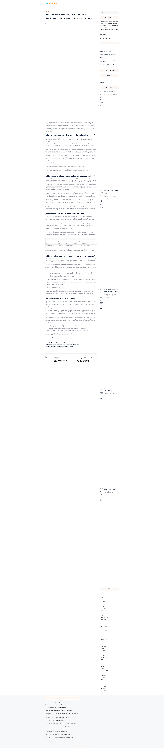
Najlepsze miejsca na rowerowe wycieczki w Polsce (56, 731)
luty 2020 (103, 688)
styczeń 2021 (103, 664)
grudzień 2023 (104, 610)
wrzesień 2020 (104, 673)
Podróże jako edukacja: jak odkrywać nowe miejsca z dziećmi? (61, 341)
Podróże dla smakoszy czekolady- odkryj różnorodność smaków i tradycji (111, 192)
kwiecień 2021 (104, 657)
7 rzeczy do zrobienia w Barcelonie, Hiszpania (54, 720)
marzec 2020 (103, 686)
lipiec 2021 (103, 650)
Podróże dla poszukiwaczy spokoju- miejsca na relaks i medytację (59, 728)
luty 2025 (103, 601)
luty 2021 (103, 661)
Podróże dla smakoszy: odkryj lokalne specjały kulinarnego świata (59, 737)
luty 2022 (103, 635)
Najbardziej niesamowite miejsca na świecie (109, 47)
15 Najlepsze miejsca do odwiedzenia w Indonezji (55, 707)
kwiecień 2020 (104, 684)
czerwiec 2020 (104, 679)
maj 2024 (103, 606)
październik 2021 (104, 644)
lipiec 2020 (103, 677)
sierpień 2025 (103, 597)
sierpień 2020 (103, 675)
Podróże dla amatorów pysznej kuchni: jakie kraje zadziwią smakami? (63, 342)
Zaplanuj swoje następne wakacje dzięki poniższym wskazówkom (59, 710)
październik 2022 (104, 617)
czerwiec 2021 (104, 653)
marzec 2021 (103, 659)
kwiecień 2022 (104, 630)
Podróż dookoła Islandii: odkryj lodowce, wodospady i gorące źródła (59, 726)
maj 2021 (103, 655)
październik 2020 (104, 670)
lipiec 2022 (103, 624)
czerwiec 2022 (104, 626)
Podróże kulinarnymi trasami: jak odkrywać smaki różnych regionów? (63, 344)
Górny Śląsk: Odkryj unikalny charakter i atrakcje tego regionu (58, 717)
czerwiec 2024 (104, 604)
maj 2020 (103, 681)
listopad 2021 (103, 641)
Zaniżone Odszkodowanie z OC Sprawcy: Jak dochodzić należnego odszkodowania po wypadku (109, 56)
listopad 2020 (103, 668)
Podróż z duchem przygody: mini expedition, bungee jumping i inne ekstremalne (111, 291)
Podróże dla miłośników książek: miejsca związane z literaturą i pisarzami (60, 723)
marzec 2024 (103, 608)
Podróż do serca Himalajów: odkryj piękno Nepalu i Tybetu (57, 702)
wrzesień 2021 (104, 646)
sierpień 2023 (103, 615)
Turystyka (48, 11)
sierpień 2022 (103, 621)
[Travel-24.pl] (52, 3)
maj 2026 (103, 595)
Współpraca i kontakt (112, 3)
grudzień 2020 (104, 666)
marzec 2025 (103, 599)
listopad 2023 (103, 612)
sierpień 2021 (103, 648)
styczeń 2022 (103, 637)
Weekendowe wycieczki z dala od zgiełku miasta (55, 704)
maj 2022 (103, 628)
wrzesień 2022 (104, 619)
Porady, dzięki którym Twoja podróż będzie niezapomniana (57, 734)
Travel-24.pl (81, 744)
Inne (100, 79)
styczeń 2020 (103, 690)
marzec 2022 (103, 633)
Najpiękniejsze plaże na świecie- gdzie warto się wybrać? (60, 346)
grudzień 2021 (104, 639)
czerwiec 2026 (104, 592)
